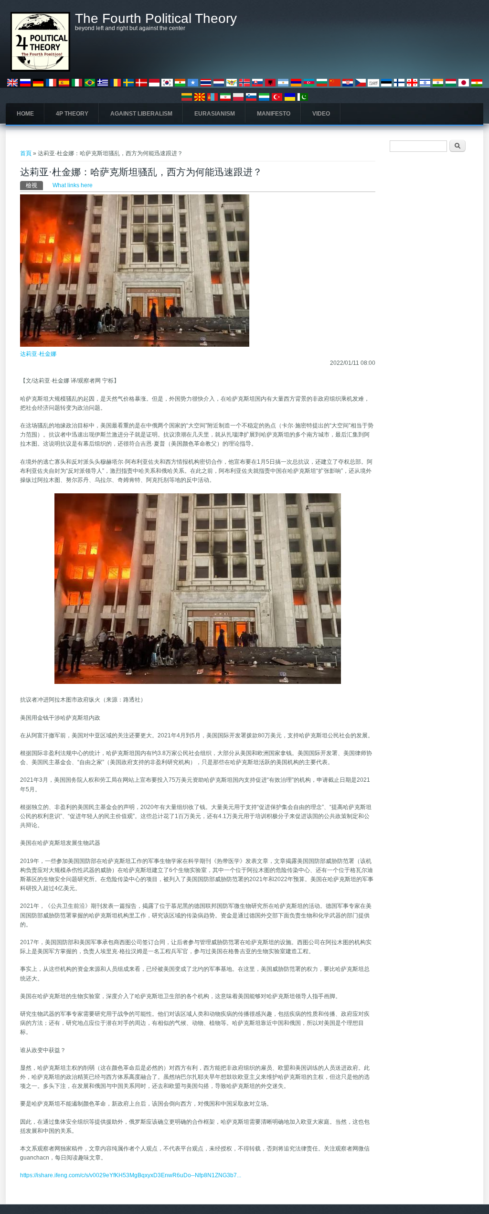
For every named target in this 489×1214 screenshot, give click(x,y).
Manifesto (273, 113)
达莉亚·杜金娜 (38, 354)
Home (25, 113)
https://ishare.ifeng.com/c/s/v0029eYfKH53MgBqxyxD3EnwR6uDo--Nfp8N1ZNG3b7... (130, 1175)
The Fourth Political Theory (156, 18)
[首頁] (40, 69)
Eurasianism (214, 113)
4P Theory (72, 113)
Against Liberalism (141, 113)
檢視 (34, 185)
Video (321, 113)
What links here (73, 185)
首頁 (26, 153)
